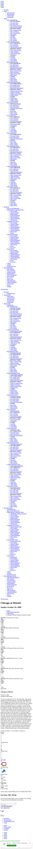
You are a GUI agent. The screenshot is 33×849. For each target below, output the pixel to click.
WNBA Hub (13, 390)
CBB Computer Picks (15, 474)
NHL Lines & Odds (15, 499)
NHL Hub (12, 503)
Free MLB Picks (14, 355)
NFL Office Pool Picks (16, 313)
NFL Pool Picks (11, 580)
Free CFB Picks (14, 334)
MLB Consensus (14, 363)
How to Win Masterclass (13, 510)
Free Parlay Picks (14, 432)
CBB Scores (13, 479)
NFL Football (10, 306)
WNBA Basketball (12, 373)
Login (2, 1)
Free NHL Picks (14, 490)
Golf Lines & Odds (15, 419)
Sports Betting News (9, 821)
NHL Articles (13, 506)
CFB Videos (13, 348)
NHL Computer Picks (15, 496)
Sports (5, 18)
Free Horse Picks (14, 399)
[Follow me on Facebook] (5, 837)
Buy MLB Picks (14, 357)
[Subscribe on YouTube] (5, 832)
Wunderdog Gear (11, 574)
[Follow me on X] (5, 834)
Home (8, 610)
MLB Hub (13, 368)
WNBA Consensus (15, 384)
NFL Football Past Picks (13, 612)
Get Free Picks (4, 289)
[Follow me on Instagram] (5, 835)
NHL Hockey (10, 486)
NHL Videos (13, 505)
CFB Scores (13, 344)
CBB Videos (13, 483)
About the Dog (11, 298)
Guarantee (6, 828)
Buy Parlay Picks (14, 434)
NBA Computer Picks (15, 453)
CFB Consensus (14, 341)
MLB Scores (13, 366)
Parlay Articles (14, 441)
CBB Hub (12, 481)
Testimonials (10, 302)
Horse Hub (13, 405)
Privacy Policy (7, 827)
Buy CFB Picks (14, 335)
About (5, 11)
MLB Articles (13, 371)
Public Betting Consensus (13, 512)
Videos (9, 571)
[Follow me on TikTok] (5, 838)
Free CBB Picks (14, 468)
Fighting (9, 596)
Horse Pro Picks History (16, 402)
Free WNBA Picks (15, 377)
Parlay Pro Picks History (16, 435)
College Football (11, 329)
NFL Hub (12, 325)
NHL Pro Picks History (16, 493)
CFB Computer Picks (15, 340)
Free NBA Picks (14, 447)
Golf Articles (13, 426)
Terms (5, 825)
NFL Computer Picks (15, 318)
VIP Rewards (10, 300)
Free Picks (6, 818)
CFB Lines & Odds (15, 342)
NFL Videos (13, 326)
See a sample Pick (5, 808)
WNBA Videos (14, 392)
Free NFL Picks (14, 311)
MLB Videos (13, 370)
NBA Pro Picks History (16, 450)
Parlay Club (10, 428)
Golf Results (13, 421)
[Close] (1, 814)
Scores (9, 555)
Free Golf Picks (14, 413)
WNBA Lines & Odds (16, 386)
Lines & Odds (10, 539)
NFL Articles (13, 328)
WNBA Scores (14, 387)
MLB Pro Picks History (16, 358)
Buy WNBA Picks (15, 379)
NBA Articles (13, 463)
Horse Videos (13, 406)
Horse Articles (13, 408)
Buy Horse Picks (14, 400)
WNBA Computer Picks (16, 383)
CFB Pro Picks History (16, 337)
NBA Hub (13, 460)
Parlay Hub (13, 438)
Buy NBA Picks (14, 448)
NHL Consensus (14, 497)
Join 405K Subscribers (6, 806)
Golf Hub (12, 424)
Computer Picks (11, 525)
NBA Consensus (14, 454)
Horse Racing (10, 395)
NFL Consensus (14, 319)
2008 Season (10, 613)
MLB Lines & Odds (15, 364)
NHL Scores (13, 500)
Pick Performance (8, 267)
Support (6, 829)
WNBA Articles (14, 393)
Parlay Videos (13, 439)
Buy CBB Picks (14, 470)
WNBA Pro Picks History (16, 380)
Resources (6, 207)
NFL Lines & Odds (15, 321)
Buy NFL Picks (14, 312)
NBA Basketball (11, 442)
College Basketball (12, 464)
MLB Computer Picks (15, 361)
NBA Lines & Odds (15, 455)
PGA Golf (10, 409)
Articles (9, 573)
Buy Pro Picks (7, 820)
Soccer (12, 538)
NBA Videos (13, 461)
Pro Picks (6, 10)
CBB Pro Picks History (16, 471)
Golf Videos (13, 425)
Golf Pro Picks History (16, 416)
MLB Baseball (11, 351)
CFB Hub (12, 347)
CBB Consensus (14, 476)
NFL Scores (13, 322)
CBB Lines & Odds (15, 477)
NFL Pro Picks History (16, 315)
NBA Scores (13, 457)
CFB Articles (13, 350)
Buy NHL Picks (14, 492)
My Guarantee (10, 299)
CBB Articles (13, 484)
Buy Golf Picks (14, 415)
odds (2, 759)
